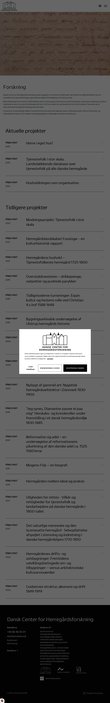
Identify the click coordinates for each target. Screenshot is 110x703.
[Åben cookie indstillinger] (2, 700)
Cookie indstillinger (30, 368)
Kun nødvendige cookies (50, 368)
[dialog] (55, 351)
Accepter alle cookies (75, 368)
